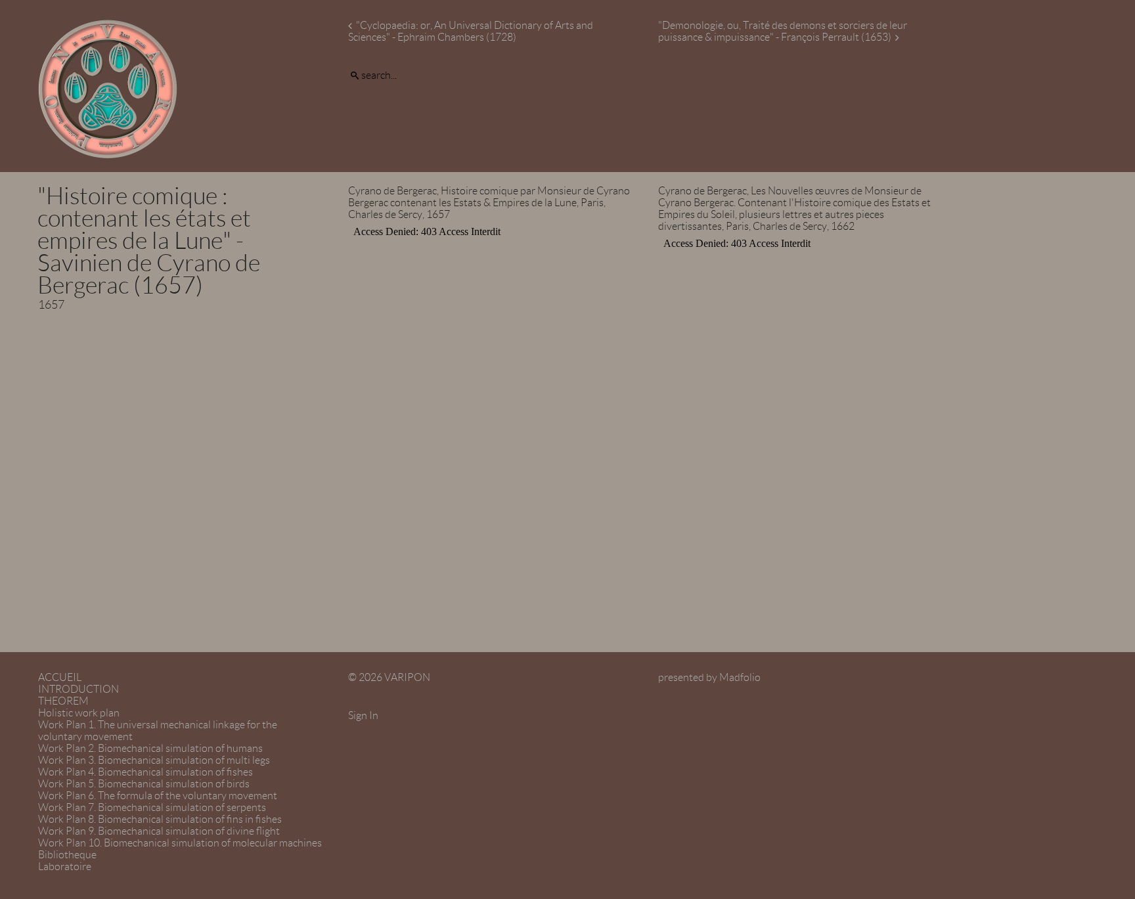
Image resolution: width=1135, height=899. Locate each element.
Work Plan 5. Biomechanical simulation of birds (144, 783)
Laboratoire (64, 866)
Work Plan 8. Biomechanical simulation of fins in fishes (160, 819)
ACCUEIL (59, 677)
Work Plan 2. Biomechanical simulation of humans (150, 748)
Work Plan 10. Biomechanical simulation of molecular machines (180, 842)
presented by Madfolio (709, 677)
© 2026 (389, 677)
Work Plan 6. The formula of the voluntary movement (157, 795)
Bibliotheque (67, 854)
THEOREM (63, 701)
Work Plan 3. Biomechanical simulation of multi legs (154, 760)
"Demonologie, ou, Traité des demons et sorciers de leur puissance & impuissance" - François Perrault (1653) (782, 31)
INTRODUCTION (78, 689)
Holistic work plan (79, 712)
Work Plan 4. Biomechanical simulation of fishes (145, 772)
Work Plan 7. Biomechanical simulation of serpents (152, 807)
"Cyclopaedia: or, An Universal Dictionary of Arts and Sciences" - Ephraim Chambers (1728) (470, 31)
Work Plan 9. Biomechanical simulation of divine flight (159, 831)
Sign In (363, 715)
